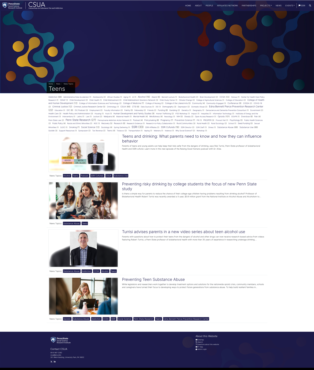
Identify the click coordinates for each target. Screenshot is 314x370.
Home (188, 5)
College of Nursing (153, 103)
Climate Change (185, 100)
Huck (107, 113)
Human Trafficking (163, 113)
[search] (310, 5)
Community (197, 103)
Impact (194, 113)
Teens (109, 130)
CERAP (62, 100)
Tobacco (120, 131)
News (278, 5)
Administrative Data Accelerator (76, 97)
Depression (182, 107)
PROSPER (207, 120)
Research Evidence (134, 123)
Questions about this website (208, 344)
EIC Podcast (80, 110)
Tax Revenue (97, 131)
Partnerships (249, 5)
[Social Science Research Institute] (61, 340)
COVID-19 (258, 103)
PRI (198, 120)
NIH (178, 116)
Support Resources (66, 131)
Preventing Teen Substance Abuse (153, 279)
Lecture (96, 116)
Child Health (94, 100)
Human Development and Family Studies (132, 113)
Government (255, 110)
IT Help (200, 347)
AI (133, 97)
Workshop (200, 131)
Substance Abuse (225, 127)
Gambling (173, 110)
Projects (265, 5)
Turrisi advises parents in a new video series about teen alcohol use (183, 231)
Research (118, 123)
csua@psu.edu (55, 355)
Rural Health (202, 123)
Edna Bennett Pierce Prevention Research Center (236, 106)
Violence (168, 131)
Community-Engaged (214, 103)
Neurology (168, 116)
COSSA (246, 103)
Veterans (157, 131)
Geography (197, 110)
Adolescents (98, 97)
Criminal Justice (60, 106)
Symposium (83, 131)
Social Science (88, 127)
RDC (95, 123)
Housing (98, 113)
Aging (126, 97)
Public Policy (57, 123)
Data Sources (146, 107)
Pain (256, 116)
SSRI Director (186, 127)
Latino (79, 116)
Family (127, 110)
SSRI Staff (200, 127)
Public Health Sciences (253, 120)
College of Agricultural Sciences (209, 100)
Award (154, 97)
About (198, 5)
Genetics (185, 110)
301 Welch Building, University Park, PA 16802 (67, 357)
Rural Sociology (217, 123)
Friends (150, 110)
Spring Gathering (121, 127)
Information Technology (222, 113)
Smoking (73, 127)
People (209, 5)
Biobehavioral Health (187, 97)
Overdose (245, 116)
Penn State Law (54, 120)
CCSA (222, 97)
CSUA (123, 106)
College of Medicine (132, 103)
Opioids (221, 116)
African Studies (113, 97)
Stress (210, 127)
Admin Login (202, 349)
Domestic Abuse (198, 107)
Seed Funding (244, 123)
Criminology (111, 107)
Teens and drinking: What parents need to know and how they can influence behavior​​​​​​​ (192, 138)
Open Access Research (204, 116)
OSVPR (234, 116)
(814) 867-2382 (56, 353)
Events (289, 5)
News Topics (68, 84)
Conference (233, 103)
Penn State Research (78, 119)
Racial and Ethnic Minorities (78, 123)
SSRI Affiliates (151, 127)
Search (200, 342)
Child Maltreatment (111, 100)
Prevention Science (183, 120)
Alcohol (142, 97)
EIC (68, 110)
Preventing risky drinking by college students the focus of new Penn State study (189, 186)
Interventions (67, 116)
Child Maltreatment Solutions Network (139, 100)
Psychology (235, 120)
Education (59, 110)
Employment (95, 110)
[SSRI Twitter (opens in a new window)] (52, 362)
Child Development (77, 100)
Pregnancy (165, 120)
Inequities (205, 113)
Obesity (187, 116)
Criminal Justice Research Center (88, 107)
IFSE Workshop (181, 113)
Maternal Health (122, 116)
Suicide (51, 131)
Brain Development (207, 97)
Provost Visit (221, 120)
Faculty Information (112, 110)
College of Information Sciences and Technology (99, 103)
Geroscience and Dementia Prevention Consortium (226, 110)
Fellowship (138, 110)
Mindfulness (154, 116)
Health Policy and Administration (76, 113)
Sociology (105, 127)
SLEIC (62, 127)
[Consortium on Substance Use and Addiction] (31, 5)
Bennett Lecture (168, 97)
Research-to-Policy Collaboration (159, 123)
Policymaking (150, 120)
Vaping (147, 131)
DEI (157, 107)
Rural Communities (185, 123)
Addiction (52, 97)
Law (87, 116)
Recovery (105, 123)
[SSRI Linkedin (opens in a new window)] (55, 362)
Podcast (136, 120)
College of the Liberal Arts (176, 103)
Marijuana (108, 116)
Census (234, 97)
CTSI (134, 107)
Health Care (53, 113)
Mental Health (139, 116)
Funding (161, 110)
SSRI (302, 5)
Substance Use (246, 127)
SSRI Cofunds (168, 127)
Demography (167, 107)
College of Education (234, 100)
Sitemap (201, 340)
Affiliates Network (227, 5)
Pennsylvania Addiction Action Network (113, 120)
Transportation (134, 131)
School (231, 123)
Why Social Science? (184, 131)
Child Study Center (167, 100)
